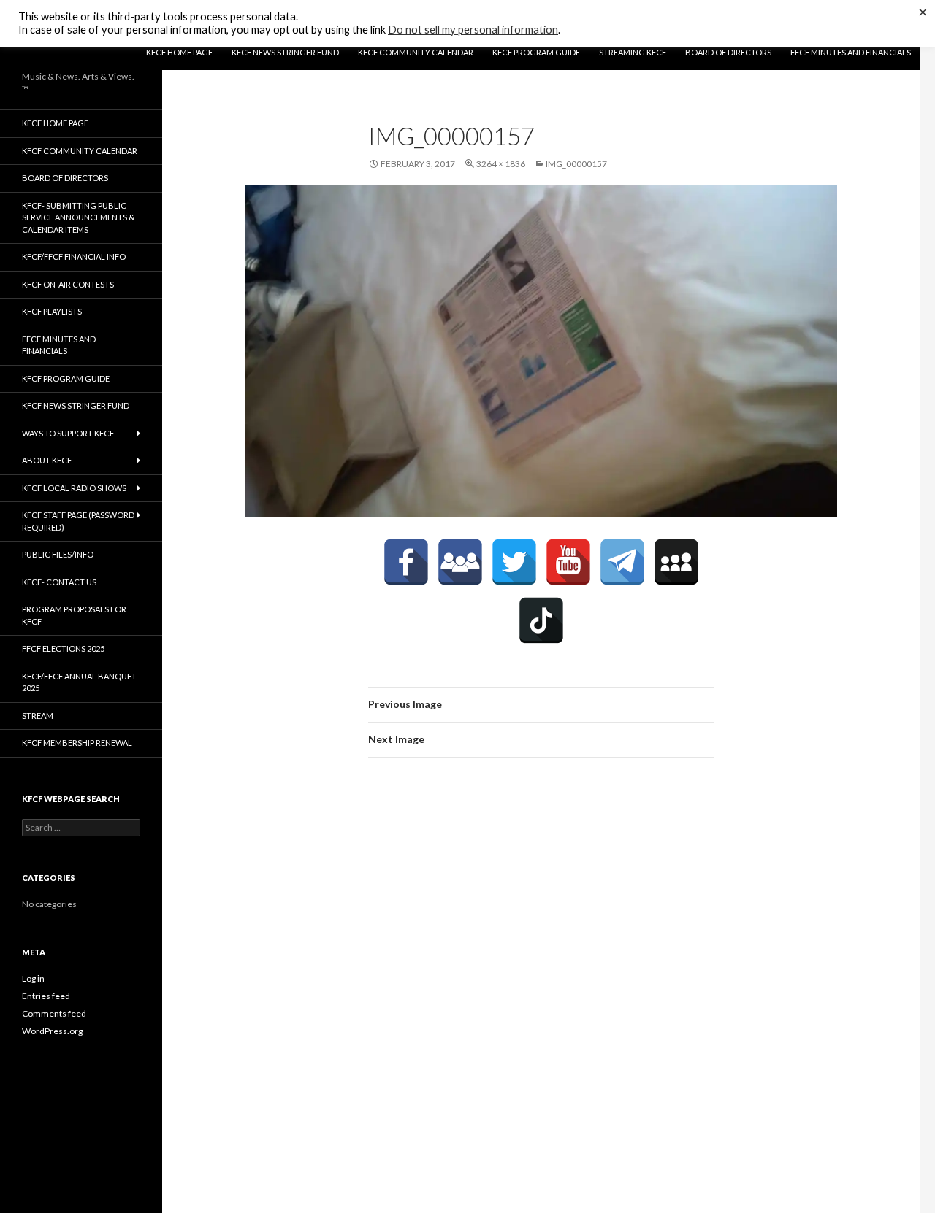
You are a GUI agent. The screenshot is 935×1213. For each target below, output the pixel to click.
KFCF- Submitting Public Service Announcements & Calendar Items (78, 217)
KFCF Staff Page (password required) (78, 521)
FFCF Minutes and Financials (850, 52)
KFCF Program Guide (536, 52)
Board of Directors (728, 52)
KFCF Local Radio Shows (74, 488)
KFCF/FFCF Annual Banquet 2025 (79, 682)
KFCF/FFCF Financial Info (74, 256)
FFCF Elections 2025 (63, 648)
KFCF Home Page (179, 52)
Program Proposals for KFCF (74, 615)
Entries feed (46, 995)
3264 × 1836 (500, 163)
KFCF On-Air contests (68, 284)
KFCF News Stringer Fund (285, 52)
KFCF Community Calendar (415, 52)
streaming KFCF (632, 52)
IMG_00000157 (576, 163)
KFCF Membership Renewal (77, 742)
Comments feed (54, 1013)
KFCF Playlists (52, 311)
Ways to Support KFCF (68, 433)
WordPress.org (52, 1030)
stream (37, 715)
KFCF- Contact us (59, 582)
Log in (33, 978)
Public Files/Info (58, 554)
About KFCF (47, 460)
